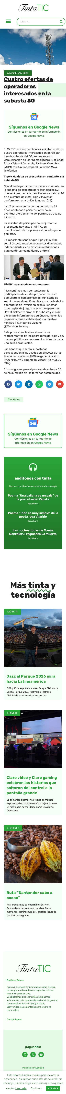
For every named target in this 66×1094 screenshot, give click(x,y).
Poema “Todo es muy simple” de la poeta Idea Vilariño (33, 515)
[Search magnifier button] (61, 21)
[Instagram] (25, 1054)
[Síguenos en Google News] (34, 117)
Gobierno (15, 399)
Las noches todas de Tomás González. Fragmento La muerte (33, 532)
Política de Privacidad (33, 1067)
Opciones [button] (36, 1088)
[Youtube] (41, 1054)
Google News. (42, 442)
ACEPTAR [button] (53, 1088)
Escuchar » (33, 503)
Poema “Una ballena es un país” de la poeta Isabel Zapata (33, 497)
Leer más (21, 1088)
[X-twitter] (33, 1054)
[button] (8, 21)
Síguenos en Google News (34, 127)
